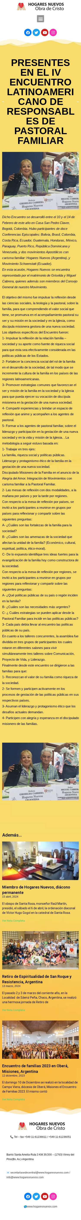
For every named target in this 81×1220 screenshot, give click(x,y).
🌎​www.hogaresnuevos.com (40, 1206)
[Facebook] (28, 32)
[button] (40, 18)
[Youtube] (44, 32)
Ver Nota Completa (13, 920)
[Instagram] (53, 32)
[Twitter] (36, 32)
